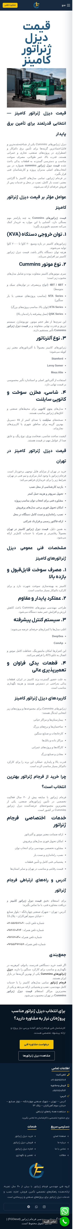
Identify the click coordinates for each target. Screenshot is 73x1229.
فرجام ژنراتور (58, 982)
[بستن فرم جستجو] (6, 6)
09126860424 (14, 930)
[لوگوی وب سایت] (36, 5)
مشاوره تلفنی (10, 5)
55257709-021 (15, 923)
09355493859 (15, 944)
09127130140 (13, 937)
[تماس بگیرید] (64, 1221)
